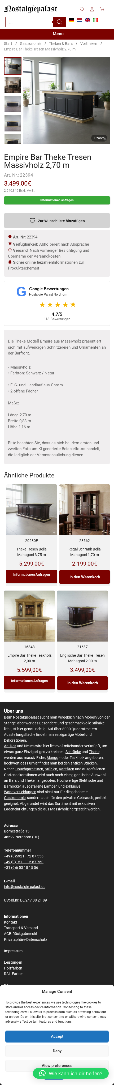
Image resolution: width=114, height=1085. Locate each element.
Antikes (10, 746)
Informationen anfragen (57, 200)
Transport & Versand (21, 928)
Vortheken (88, 43)
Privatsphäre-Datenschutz (25, 939)
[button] (71, 1073)
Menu (58, 33)
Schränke (73, 752)
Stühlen (51, 769)
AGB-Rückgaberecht (20, 934)
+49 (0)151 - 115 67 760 (23, 862)
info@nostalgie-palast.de (24, 887)
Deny (57, 1051)
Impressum (13, 951)
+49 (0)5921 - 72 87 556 (23, 856)
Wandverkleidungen (20, 792)
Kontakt (10, 922)
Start (8, 43)
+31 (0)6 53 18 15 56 (21, 867)
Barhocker (12, 786)
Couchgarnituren (29, 769)
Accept (57, 1036)
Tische (94, 752)
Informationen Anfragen (31, 574)
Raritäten (66, 769)
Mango (52, 757)
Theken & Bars (61, 43)
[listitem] (12, 66)
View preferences (57, 1065)
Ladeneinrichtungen (20, 809)
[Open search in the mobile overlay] (35, 22)
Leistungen (13, 962)
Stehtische (87, 780)
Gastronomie (30, 43)
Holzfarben (13, 968)
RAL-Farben (14, 974)
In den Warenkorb (84, 577)
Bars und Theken (23, 780)
